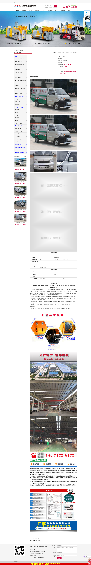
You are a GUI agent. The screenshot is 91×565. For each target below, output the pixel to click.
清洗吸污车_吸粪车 (69, 52)
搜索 (55, 5)
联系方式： (54, 545)
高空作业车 (55, 7)
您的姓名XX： (54, 553)
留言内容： (54, 547)
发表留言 (59, 558)
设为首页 (66, 0)
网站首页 (17, 10)
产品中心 (43, 10)
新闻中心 (30, 10)
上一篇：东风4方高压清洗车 (34, 538)
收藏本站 (70, 0)
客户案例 (50, 10)
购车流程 (63, 10)
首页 (59, 52)
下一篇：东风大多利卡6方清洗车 (35, 540)
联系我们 (61, 0)
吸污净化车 (46, 7)
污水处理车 (51, 7)
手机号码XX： (54, 556)
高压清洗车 (75, 52)
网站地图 (75, 0)
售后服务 (56, 10)
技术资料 (37, 10)
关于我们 (57, 0)
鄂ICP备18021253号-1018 (39, 557)
